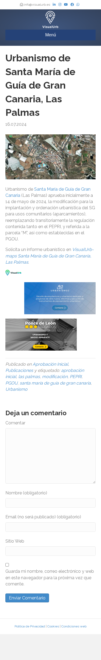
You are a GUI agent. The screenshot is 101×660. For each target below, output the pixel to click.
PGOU (11, 383)
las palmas (29, 376)
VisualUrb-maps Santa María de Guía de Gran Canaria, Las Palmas (49, 255)
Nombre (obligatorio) (26, 492)
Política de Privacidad (30, 626)
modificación (55, 376)
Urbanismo (16, 389)
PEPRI (76, 376)
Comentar (15, 422)
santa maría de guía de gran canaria (55, 383)
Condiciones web (73, 626)
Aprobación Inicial (50, 364)
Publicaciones (19, 370)
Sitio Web (14, 541)
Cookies (53, 626)
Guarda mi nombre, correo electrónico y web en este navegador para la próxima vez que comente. (49, 577)
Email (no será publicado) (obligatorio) (43, 516)
